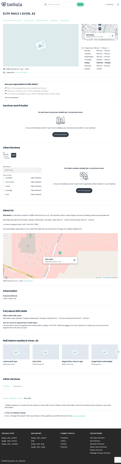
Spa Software (95, 441)
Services (6, 386)
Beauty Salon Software (98, 447)
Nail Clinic (37, 361)
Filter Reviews (6, 166)
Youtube (63, 444)
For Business (109, 4)
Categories (17, 386)
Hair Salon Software (97, 438)
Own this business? (12, 98)
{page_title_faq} (37, 444)
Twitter (63, 441)
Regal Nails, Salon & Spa (72, 361)
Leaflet (99, 277)
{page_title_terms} (9, 441)
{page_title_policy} (9, 438)
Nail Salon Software (97, 444)
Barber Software (96, 450)
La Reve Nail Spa (10, 361)
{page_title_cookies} (10, 444)
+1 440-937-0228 (20, 72)
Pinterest (63, 447)
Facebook (64, 438)
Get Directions (28, 281)
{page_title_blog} (38, 447)
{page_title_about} (38, 438)
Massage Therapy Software (100, 453)
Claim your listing (78, 416)
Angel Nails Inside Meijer (101, 361)
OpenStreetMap (107, 277)
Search (80, 4)
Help (32, 441)
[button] (60, 253)
